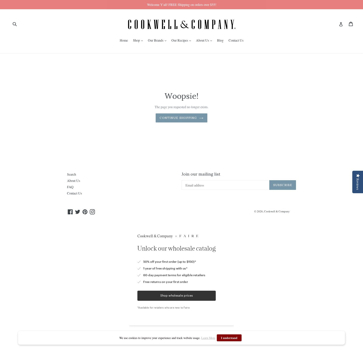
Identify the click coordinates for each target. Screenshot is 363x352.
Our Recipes (180, 40)
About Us (203, 40)
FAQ (70, 187)
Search (71, 174)
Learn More (208, 338)
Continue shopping (178, 118)
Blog (220, 40)
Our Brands (156, 40)
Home (124, 40)
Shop (137, 40)
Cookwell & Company (277, 211)
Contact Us (236, 40)
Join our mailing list (201, 174)
